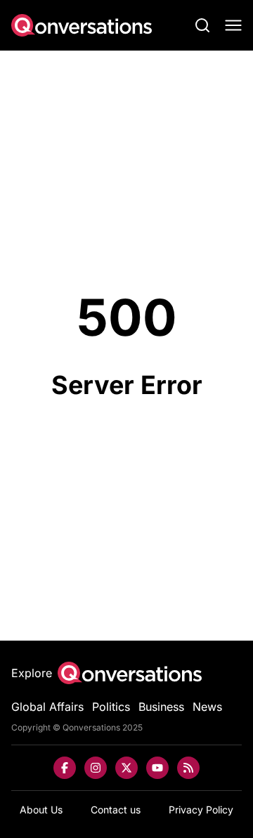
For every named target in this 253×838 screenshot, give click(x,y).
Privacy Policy (201, 810)
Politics (111, 707)
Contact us (116, 810)
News (207, 707)
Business (161, 707)
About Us (41, 810)
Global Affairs (47, 707)
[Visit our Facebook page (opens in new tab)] (64, 768)
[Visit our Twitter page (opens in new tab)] (126, 768)
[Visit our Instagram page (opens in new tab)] (95, 768)
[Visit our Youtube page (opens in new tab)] (157, 768)
